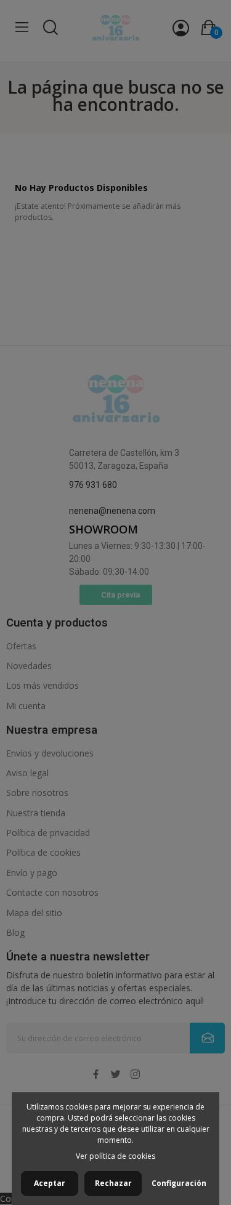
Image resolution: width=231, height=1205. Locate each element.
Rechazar (113, 1183)
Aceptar (49, 1183)
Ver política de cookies (115, 1156)
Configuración (179, 1183)
